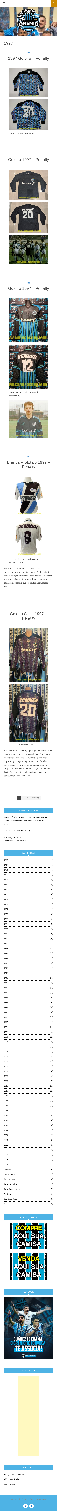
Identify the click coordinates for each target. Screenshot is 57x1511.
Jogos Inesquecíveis (12, 1189)
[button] (2, 3)
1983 (6, 953)
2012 (6, 1095)
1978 (6, 928)
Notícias (7, 1194)
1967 (6, 874)
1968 (6, 879)
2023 (6, 1149)
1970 (6, 889)
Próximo (35, 797)
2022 (6, 1145)
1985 (6, 963)
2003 (6, 1051)
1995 (6, 1012)
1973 (6, 904)
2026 (6, 1164)
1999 (6, 1032)
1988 (6, 978)
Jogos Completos (11, 1184)
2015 (6, 1110)
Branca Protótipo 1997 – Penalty (28, 464)
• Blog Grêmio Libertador (15, 1474)
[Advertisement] (28, 1416)
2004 (6, 1056)
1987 (6, 973)
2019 (6, 1130)
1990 (6, 987)
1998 (6, 1027)
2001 (6, 1041)
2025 (6, 1159)
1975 (6, 914)
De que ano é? (10, 1179)
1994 (6, 1007)
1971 (6, 894)
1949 (6, 865)
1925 (6, 860)
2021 (6, 1140)
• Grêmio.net (9, 1484)
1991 (6, 992)
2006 (6, 1066)
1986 (6, 968)
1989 (6, 982)
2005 (6, 1061)
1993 (6, 1002)
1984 (6, 958)
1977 (6, 924)
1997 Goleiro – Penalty (28, 58)
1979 (6, 933)
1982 (6, 948)
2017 (6, 1120)
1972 (6, 899)
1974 (6, 909)
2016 (6, 1115)
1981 (6, 943)
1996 (6, 1017)
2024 (6, 1154)
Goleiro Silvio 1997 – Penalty (28, 616)
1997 (28, 53)
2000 (6, 1037)
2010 (6, 1086)
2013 (6, 1100)
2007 (6, 1071)
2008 (6, 1076)
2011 (6, 1091)
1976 (6, 919)
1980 (6, 938)
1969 (6, 884)
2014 (6, 1105)
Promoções (8, 1204)
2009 (6, 1081)
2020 (6, 1135)
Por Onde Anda (10, 1199)
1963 (6, 870)
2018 (6, 1125)
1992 (6, 997)
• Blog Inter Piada (11, 1479)
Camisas (7, 1169)
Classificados (9, 1174)
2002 (6, 1046)
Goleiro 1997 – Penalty (28, 159)
